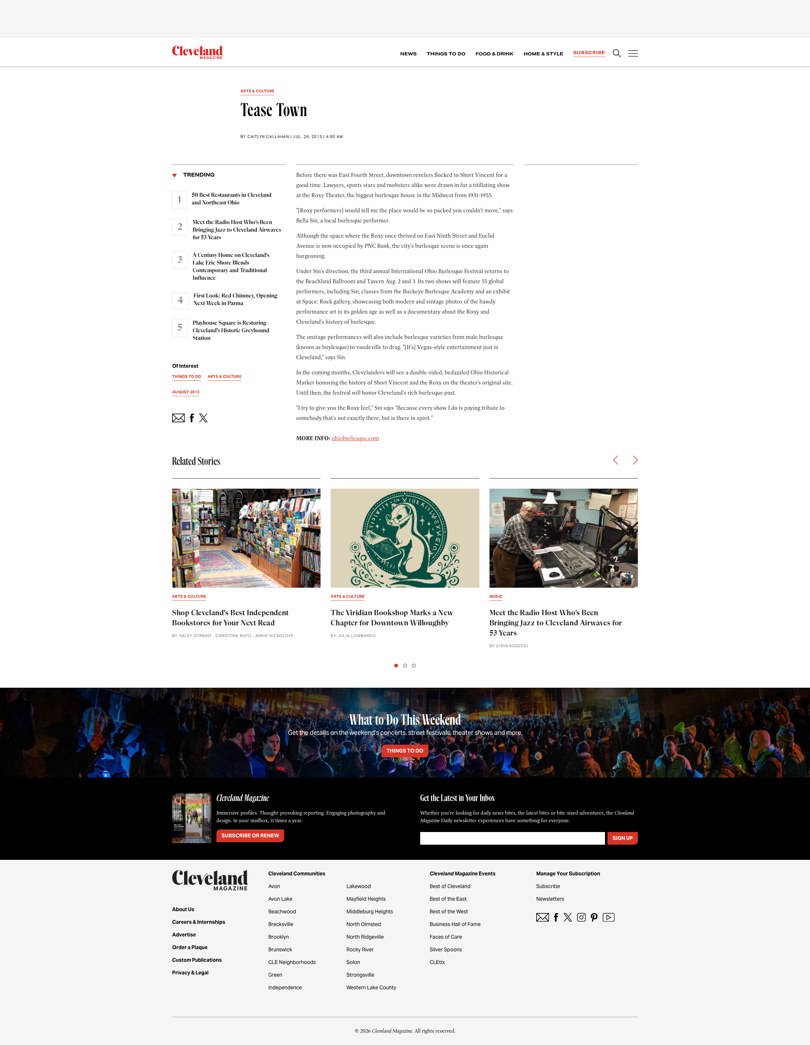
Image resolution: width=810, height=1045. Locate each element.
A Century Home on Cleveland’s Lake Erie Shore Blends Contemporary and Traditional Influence (231, 267)
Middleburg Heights (369, 911)
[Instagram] (581, 917)
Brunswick (280, 949)
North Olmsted (363, 924)
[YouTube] (608, 917)
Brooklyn (278, 937)
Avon (274, 886)
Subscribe (589, 52)
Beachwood (282, 911)
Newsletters (550, 899)
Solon (353, 962)
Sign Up (623, 838)
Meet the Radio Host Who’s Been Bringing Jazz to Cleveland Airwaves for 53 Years (237, 230)
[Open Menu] (633, 54)
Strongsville (360, 975)
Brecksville (280, 924)
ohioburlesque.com (355, 438)
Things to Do (446, 54)
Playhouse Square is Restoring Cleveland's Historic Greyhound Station (231, 330)
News (408, 54)
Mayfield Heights (366, 899)
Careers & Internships (198, 922)
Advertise (184, 934)
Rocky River (360, 949)
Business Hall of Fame (455, 924)
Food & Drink (495, 54)
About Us (183, 909)
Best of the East (448, 899)
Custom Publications (197, 960)
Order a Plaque (190, 947)
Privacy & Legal (190, 972)
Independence (285, 987)
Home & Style (543, 54)
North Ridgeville (365, 937)
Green (275, 975)
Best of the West (449, 911)
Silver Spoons (446, 949)
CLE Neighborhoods (292, 962)
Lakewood (358, 886)
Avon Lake (280, 899)
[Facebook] (556, 917)
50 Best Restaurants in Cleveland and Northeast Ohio (231, 199)
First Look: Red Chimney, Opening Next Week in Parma (235, 299)
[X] (568, 917)
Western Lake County (371, 987)
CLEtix (437, 962)
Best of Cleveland (450, 886)
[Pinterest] (594, 917)
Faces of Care (446, 937)
